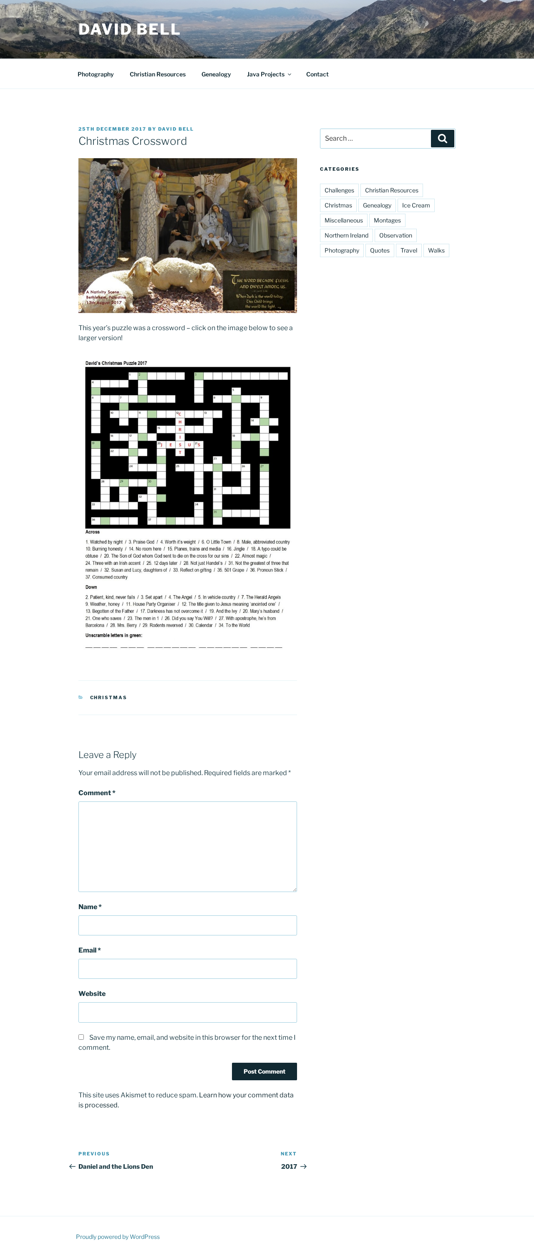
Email (89, 950)
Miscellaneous (344, 220)
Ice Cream (416, 205)
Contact (317, 74)
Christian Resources (158, 74)
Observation (395, 235)
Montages (387, 220)
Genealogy (216, 74)
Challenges (339, 190)
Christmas (109, 697)
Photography (96, 74)
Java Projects (266, 74)
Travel (408, 250)
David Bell (129, 29)
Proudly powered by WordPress (118, 1236)
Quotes (380, 250)
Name (90, 907)
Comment (97, 793)
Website (92, 994)
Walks (436, 250)
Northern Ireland (346, 235)
